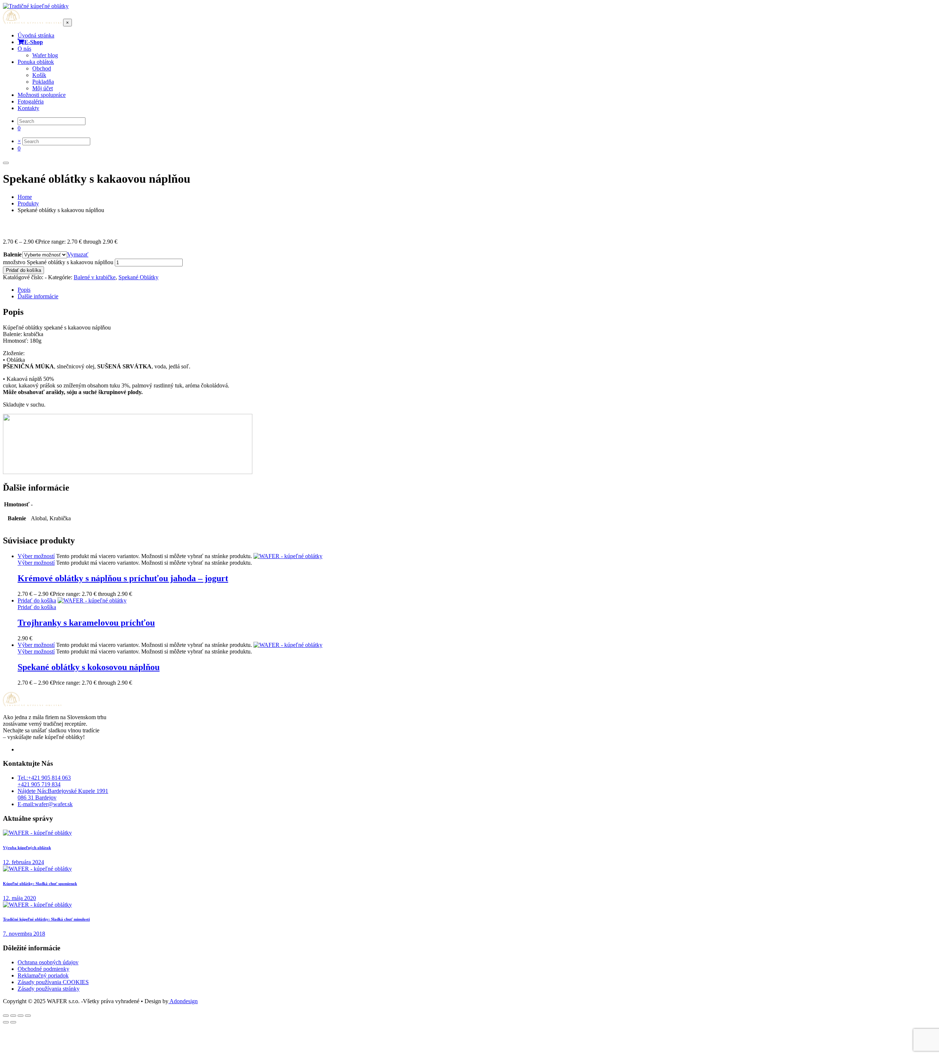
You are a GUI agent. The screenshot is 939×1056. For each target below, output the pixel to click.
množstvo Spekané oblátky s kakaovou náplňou (58, 262)
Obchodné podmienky (43, 969)
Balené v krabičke (95, 277)
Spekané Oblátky (138, 277)
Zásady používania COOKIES (53, 982)
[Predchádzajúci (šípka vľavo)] (6, 1022)
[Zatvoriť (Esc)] (28, 1016)
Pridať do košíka (23, 270)
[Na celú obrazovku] (13, 1016)
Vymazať (77, 254)
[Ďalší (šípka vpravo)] (13, 1022)
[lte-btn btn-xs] (37, 600)
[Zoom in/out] (6, 1016)
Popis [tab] (24, 290)
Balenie (12, 254)
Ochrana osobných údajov (48, 962)
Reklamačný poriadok (43, 975)
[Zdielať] (20, 1016)
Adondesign (183, 1001)
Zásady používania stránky (49, 989)
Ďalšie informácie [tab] (38, 296)
